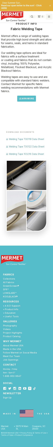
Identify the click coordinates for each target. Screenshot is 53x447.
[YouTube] (24, 388)
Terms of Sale (7, 435)
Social (8, 383)
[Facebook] (4, 388)
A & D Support (12, 306)
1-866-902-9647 (12, 376)
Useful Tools (12, 316)
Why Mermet (12, 341)
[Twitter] (9, 388)
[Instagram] (14, 388)
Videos (7, 329)
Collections (9, 279)
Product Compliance (24, 435)
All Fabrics (8, 282)
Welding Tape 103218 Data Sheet (26, 153)
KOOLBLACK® (10, 297)
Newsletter (12, 393)
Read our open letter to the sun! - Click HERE (21, 6)
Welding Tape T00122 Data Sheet (26, 146)
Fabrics (8, 274)
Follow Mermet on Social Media (20, 353)
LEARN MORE (26, 98)
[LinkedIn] (19, 388)
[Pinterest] (29, 389)
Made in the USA (12, 349)
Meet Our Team (11, 356)
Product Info (11, 309)
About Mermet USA (13, 346)
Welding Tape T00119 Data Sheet (26, 139)
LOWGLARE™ (9, 293)
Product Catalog (12, 336)
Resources (11, 301)
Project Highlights (12, 333)
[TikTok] (34, 389)
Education (10, 313)
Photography (10, 326)
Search (32, 16)
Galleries (10, 321)
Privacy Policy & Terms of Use (33, 433)
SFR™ (6, 289)
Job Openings (10, 360)
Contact (9, 364)
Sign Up (7, 398)
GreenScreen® (11, 286)
